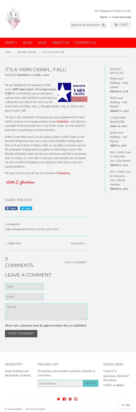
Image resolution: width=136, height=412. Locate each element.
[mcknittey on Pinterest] (70, 399)
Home (8, 51)
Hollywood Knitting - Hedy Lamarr (119, 83)
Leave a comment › (76, 262)
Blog (27, 42)
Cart (123, 25)
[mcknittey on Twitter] (58, 399)
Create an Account (121, 16)
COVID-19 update (113, 385)
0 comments (12, 224)
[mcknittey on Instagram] (75, 399)
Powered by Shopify (35, 409)
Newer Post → (79, 243)
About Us (60, 42)
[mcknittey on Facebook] (64, 399)
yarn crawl (52, 229)
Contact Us (85, 42)
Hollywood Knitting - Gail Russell (118, 102)
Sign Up (90, 383)
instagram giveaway (23, 229)
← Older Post (13, 243)
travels (40, 229)
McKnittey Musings (26, 51)
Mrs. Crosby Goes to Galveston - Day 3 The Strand (120, 156)
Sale (42, 42)
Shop (10, 42)
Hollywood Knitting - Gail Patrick (118, 137)
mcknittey (17, 409)
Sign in (103, 16)
